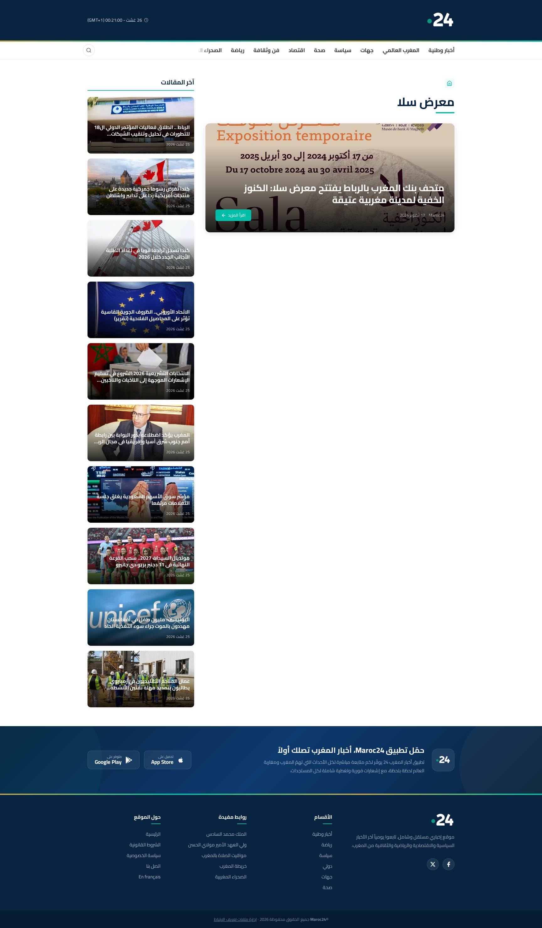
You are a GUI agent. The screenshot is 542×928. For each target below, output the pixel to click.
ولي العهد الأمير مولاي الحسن (217, 845)
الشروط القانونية (145, 845)
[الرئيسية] (449, 83)
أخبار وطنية (441, 50)
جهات (367, 50)
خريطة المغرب (233, 866)
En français (150, 877)
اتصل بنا (153, 866)
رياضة (237, 50)
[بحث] (89, 50)
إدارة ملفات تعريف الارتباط (235, 919)
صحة (319, 50)
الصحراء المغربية (202, 50)
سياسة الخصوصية (144, 855)
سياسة (342, 50)
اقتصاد (297, 50)
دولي (327, 866)
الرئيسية (153, 834)
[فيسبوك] (448, 864)
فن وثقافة (266, 50)
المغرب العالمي (401, 50)
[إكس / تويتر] (433, 864)
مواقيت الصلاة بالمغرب (224, 855)
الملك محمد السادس (226, 834)
